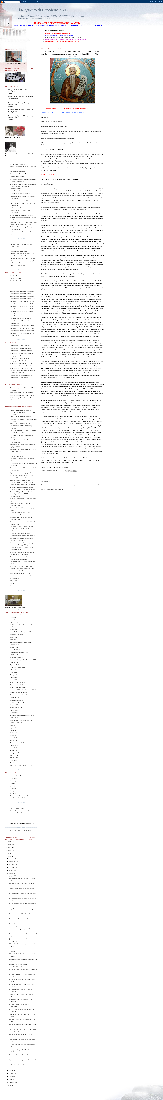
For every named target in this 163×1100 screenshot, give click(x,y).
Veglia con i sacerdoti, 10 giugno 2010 (21, 473)
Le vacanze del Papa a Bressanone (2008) (22, 715)
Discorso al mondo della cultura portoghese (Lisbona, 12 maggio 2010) (23, 544)
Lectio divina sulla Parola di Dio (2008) (22, 328)
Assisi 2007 (13, 738)
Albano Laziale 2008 (16, 707)
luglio (11, 873)
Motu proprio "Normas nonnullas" (20, 346)
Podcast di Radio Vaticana (18, 808)
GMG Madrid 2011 (15, 650)
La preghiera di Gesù (16, 191)
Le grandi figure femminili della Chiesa (21, 201)
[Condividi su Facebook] (74, 471)
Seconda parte (14, 781)
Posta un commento (45, 481)
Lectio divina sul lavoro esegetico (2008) (22, 331)
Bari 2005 (13, 763)
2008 (9, 856)
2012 (9, 845)
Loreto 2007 (13, 735)
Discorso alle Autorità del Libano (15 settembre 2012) (21, 504)
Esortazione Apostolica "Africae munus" (22, 393)
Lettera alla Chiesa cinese (17, 265)
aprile (11, 1073)
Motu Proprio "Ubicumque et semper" (21, 375)
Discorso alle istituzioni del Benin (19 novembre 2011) (21, 513)
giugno (11, 876)
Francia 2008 (14, 710)
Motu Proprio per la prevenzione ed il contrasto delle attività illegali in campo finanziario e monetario (22, 370)
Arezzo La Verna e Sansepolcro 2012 (21, 632)
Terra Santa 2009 (15, 697)
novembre (12, 862)
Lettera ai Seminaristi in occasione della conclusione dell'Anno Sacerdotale (22, 255)
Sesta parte (13, 791)
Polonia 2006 (14, 758)
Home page (72, 485)
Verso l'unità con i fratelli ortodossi (20, 576)
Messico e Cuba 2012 (16, 634)
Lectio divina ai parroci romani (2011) (21, 309)
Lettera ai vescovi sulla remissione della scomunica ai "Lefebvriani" (22, 250)
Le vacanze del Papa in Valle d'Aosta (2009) (23, 690)
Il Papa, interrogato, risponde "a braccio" (22, 215)
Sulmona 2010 (14, 670)
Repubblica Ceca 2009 (17, 685)
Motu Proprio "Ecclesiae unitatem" (20, 366)
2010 (9, 850)
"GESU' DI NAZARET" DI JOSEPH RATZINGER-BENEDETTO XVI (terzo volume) (22, 412)
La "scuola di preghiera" (17, 182)
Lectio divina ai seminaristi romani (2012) (22, 294)
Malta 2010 (13, 680)
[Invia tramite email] (67, 471)
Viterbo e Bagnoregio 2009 (18, 687)
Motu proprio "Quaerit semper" (19, 378)
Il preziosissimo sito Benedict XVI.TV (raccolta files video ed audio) (21, 812)
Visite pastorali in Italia (17, 571)
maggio (11, 1070)
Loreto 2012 (13, 617)
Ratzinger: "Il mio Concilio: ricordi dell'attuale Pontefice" (20, 797)
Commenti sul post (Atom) (55, 489)
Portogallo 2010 (15, 675)
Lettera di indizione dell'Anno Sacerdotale (22, 258)
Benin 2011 (13, 637)
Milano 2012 (14, 629)
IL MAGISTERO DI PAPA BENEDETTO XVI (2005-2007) (20, 110)
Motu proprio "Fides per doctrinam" (20, 348)
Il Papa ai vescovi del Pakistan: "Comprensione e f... (18, 965)
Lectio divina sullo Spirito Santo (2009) (22, 326)
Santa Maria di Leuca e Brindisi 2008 (21, 720)
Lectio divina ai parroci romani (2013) (21, 304)
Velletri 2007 (14, 730)
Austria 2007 (14, 733)
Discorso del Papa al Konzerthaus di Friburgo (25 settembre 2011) (23, 455)
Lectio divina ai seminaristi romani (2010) (22, 299)
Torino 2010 (13, 677)
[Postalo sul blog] (69, 471)
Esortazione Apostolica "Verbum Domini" (22, 395)
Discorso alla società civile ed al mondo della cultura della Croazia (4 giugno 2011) (22, 529)
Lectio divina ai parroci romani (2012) (21, 306)
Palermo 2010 (14, 662)
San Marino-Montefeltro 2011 (19, 652)
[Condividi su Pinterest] (76, 471)
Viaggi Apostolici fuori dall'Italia (20, 573)
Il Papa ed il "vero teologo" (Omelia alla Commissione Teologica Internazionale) (22, 567)
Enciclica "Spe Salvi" (16, 278)
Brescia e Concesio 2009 (17, 682)
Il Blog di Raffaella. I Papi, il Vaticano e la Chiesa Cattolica (21, 91)
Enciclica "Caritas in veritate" (18, 276)
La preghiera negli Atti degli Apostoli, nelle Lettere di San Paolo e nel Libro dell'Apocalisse (23, 186)
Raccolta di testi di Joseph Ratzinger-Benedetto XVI (19, 103)
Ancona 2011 (14, 647)
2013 (9, 842)
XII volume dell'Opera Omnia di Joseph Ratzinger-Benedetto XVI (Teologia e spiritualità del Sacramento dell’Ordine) (22, 482)
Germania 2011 (14, 645)
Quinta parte (13, 788)
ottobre (11, 864)
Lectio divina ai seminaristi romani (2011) (22, 296)
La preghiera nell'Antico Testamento (20, 193)
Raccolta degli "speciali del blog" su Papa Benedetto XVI (21, 116)
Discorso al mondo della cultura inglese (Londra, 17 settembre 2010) (21, 539)
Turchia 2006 (14, 745)
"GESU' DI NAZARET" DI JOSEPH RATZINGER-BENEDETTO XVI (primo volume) (22, 426)
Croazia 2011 (14, 655)
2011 (9, 847)
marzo (11, 1076)
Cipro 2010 (13, 672)
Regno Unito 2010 (15, 665)
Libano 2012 (14, 620)
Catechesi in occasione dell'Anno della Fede (23, 179)
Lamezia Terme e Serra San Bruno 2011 (21, 642)
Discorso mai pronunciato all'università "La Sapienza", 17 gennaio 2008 (23, 558)
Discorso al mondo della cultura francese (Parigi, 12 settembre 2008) (22, 553)
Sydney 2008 (14, 718)
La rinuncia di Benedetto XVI (18, 164)
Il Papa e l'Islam (14, 578)
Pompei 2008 (14, 705)
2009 (9, 853)
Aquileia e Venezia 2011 (17, 657)
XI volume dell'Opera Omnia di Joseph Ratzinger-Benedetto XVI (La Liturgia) (22, 488)
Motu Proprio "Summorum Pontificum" (21, 363)
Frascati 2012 (14, 622)
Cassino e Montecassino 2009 (19, 695)
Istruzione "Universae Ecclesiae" (19, 478)
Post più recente (45, 485)
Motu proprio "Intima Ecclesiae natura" (21, 353)
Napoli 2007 (13, 728)
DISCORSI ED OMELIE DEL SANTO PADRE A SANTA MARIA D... (22, 1031)
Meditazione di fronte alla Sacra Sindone (22, 475)
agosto (11, 870)
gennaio (12, 1082)
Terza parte (13, 783)
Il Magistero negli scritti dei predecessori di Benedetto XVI (63, 37)
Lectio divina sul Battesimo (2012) (20, 318)
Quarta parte (13, 786)
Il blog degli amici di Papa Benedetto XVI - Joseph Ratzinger (21, 97)
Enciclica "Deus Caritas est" (18, 281)
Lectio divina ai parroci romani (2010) (21, 311)
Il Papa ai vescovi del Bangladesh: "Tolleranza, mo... (19, 1005)
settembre (12, 867)
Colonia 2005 (14, 760)
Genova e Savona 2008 (17, 723)
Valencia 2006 (14, 755)
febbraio (12, 1079)
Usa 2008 (12, 725)
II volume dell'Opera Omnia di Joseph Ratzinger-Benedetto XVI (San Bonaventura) (21, 494)
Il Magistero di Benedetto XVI (42, 9)
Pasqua (12, 586)
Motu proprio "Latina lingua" (18, 356)
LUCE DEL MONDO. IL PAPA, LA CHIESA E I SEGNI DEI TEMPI (23, 431)
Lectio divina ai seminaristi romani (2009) (22, 301)
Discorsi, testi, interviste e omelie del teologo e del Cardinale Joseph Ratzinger (23, 223)
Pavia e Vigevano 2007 (17, 743)
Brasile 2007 (13, 740)
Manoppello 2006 (15, 753)
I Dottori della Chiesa (16, 208)
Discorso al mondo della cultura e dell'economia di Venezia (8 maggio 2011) (23, 534)
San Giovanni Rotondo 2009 (18, 692)
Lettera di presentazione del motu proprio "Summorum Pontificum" (22, 262)
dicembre (12, 859)
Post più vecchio (99, 485)
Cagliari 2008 (14, 712)
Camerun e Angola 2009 (17, 702)
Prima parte (13, 778)
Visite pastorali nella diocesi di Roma (21, 765)
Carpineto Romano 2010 (17, 667)
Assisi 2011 (13, 640)
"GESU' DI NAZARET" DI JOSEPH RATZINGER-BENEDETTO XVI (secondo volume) (23, 419)
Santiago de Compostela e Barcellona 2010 (23, 660)
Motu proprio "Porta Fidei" (18, 361)
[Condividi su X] (72, 471)
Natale (12, 583)
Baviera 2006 (14, 750)
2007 (9, 1086)
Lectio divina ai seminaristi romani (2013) (22, 291)
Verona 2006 (13, 748)
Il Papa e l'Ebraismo (16, 581)
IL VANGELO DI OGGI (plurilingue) (20, 831)
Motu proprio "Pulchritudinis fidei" (20, 358)
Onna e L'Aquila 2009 (16, 700)
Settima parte (14, 793)
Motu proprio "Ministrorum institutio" (21, 351)
